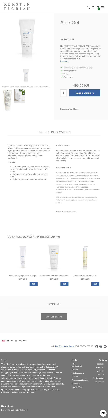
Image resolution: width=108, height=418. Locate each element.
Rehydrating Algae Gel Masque (23, 275)
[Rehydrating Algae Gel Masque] (23, 257)
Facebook (100, 364)
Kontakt (75, 376)
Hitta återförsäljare (77, 365)
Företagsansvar (78, 373)
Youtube (100, 374)
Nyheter (75, 369)
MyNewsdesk (98, 378)
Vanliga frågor (77, 387)
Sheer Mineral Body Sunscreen (54, 275)
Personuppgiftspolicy (79, 380)
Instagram (100, 367)
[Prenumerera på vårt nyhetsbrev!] (105, 346)
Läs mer (64, 61)
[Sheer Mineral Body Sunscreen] (54, 257)
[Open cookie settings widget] (103, 413)
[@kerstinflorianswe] (100, 346)
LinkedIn (100, 371)
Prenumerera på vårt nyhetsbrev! (14, 410)
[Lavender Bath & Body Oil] (84, 257)
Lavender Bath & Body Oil (85, 275)
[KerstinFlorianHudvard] (96, 346)
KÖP (33, 284)
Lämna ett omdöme (54, 317)
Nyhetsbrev (99, 381)
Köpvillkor (76, 384)
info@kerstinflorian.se (65, 346)
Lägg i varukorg (85, 93)
